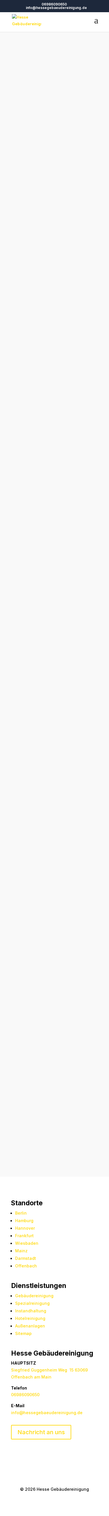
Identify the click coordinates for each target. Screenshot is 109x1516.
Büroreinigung (79, 922)
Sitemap (23, 1333)
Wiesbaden (26, 1243)
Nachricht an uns (41, 1432)
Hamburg (24, 1220)
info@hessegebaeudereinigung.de (47, 1412)
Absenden (72, 1147)
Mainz (21, 1250)
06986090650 (54, 4)
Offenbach (26, 1265)
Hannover (25, 1228)
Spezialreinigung (32, 1303)
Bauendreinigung (29, 929)
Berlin (21, 1213)
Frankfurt (24, 1235)
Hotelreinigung (46, 922)
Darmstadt (25, 1258)
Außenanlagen (30, 1325)
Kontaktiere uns (54, 455)
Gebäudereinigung (34, 1295)
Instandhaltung (30, 1310)
